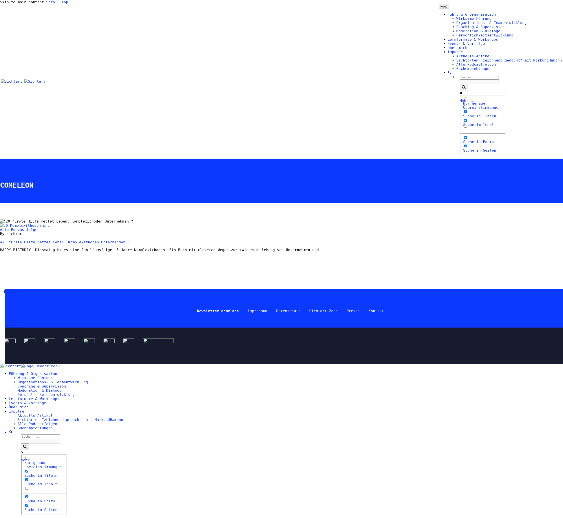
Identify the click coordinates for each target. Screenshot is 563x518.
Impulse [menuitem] (16, 411)
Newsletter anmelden (218, 311)
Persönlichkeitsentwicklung (485, 35)
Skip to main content (22, 2)
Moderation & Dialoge (478, 31)
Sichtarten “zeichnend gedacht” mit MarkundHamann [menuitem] (70, 420)
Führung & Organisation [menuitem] (33, 374)
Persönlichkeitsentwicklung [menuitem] (46, 395)
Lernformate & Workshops (473, 39)
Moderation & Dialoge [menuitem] (40, 390)
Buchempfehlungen (474, 69)
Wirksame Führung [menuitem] (35, 378)
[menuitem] (11, 432)
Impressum (257, 311)
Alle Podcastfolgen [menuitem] (37, 424)
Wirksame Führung (474, 18)
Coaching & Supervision (480, 27)
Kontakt (376, 311)
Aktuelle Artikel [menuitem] (35, 415)
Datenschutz (288, 311)
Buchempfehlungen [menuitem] (35, 428)
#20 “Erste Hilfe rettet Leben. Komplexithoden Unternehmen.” (65, 242)
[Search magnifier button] (464, 87)
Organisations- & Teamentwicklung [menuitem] (53, 382)
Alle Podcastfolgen (476, 64)
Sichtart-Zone (323, 311)
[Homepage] (23, 81)
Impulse (455, 52)
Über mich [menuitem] (19, 407)
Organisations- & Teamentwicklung (491, 23)
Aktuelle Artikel (474, 56)
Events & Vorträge (466, 44)
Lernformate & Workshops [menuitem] (34, 399)
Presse (353, 311)
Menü (444, 6)
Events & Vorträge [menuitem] (27, 403)
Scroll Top (57, 2)
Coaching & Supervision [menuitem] (42, 386)
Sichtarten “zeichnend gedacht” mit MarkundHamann (509, 60)
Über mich (457, 48)
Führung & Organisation (472, 14)
